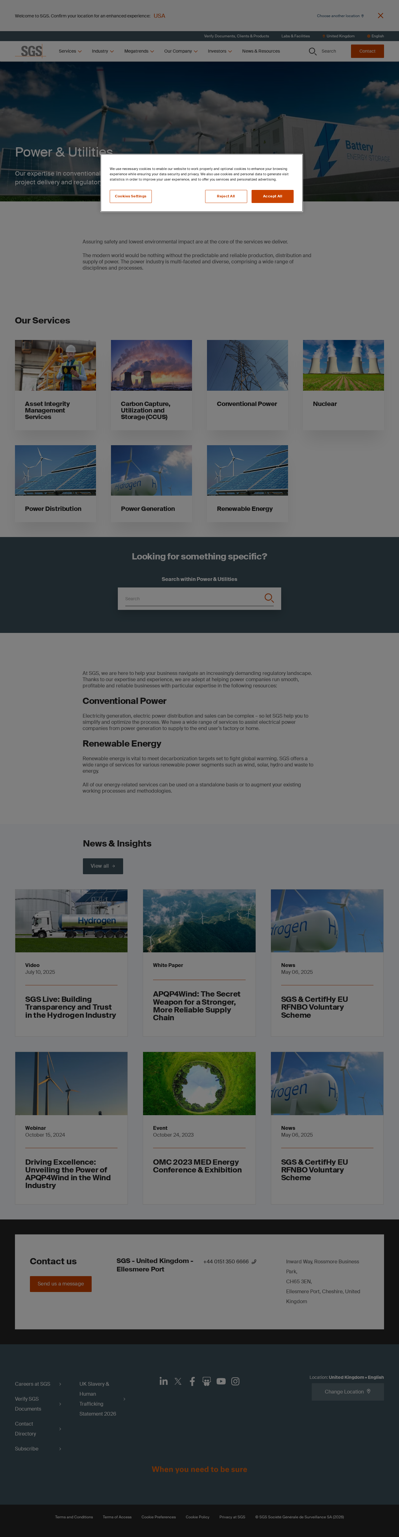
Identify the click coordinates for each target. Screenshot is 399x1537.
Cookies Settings (131, 196)
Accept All (272, 196)
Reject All (226, 196)
